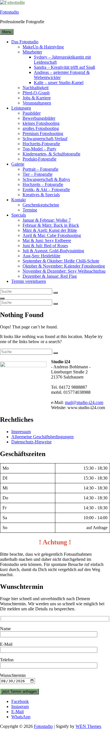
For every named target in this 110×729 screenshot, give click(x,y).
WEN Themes (88, 726)
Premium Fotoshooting (43, 133)
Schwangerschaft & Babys (46, 179)
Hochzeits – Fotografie (43, 184)
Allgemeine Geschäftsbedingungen (42, 436)
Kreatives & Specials (41, 194)
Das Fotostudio (24, 41)
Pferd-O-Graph (36, 92)
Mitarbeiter (32, 52)
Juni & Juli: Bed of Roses (45, 245)
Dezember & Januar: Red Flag (50, 276)
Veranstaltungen (37, 103)
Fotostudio (9, 12)
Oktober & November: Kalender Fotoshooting (64, 266)
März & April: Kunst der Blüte (50, 230)
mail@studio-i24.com (84, 402)
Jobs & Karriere (37, 97)
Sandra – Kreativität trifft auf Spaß (64, 67)
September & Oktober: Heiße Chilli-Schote (61, 260)
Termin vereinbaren (28, 281)
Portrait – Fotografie (40, 169)
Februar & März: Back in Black (51, 225)
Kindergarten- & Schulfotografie (51, 153)
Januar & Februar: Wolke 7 (47, 220)
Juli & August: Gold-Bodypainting (53, 250)
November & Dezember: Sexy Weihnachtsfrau (64, 271)
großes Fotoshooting (41, 128)
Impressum (21, 431)
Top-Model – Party (39, 148)
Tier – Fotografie (37, 174)
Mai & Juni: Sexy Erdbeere (47, 240)
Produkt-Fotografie (39, 159)
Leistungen (21, 108)
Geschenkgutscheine (41, 204)
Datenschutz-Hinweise (31, 441)
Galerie (17, 164)
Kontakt (18, 199)
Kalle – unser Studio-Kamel (58, 82)
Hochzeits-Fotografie (41, 143)
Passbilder (32, 113)
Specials (18, 215)
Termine (30, 210)
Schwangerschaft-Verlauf (45, 138)
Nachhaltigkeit (36, 87)
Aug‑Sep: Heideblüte (41, 255)
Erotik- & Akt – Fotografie (46, 189)
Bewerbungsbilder (39, 118)
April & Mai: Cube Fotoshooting (52, 235)
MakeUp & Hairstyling (43, 46)
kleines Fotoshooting (41, 123)
